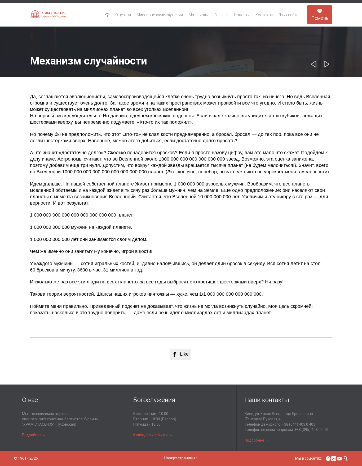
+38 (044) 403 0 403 (298, 424)
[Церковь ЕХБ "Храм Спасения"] (48, 15)
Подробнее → (34, 435)
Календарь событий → (153, 435)
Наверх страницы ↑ (181, 458)
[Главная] (107, 15)
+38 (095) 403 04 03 (311, 430)
